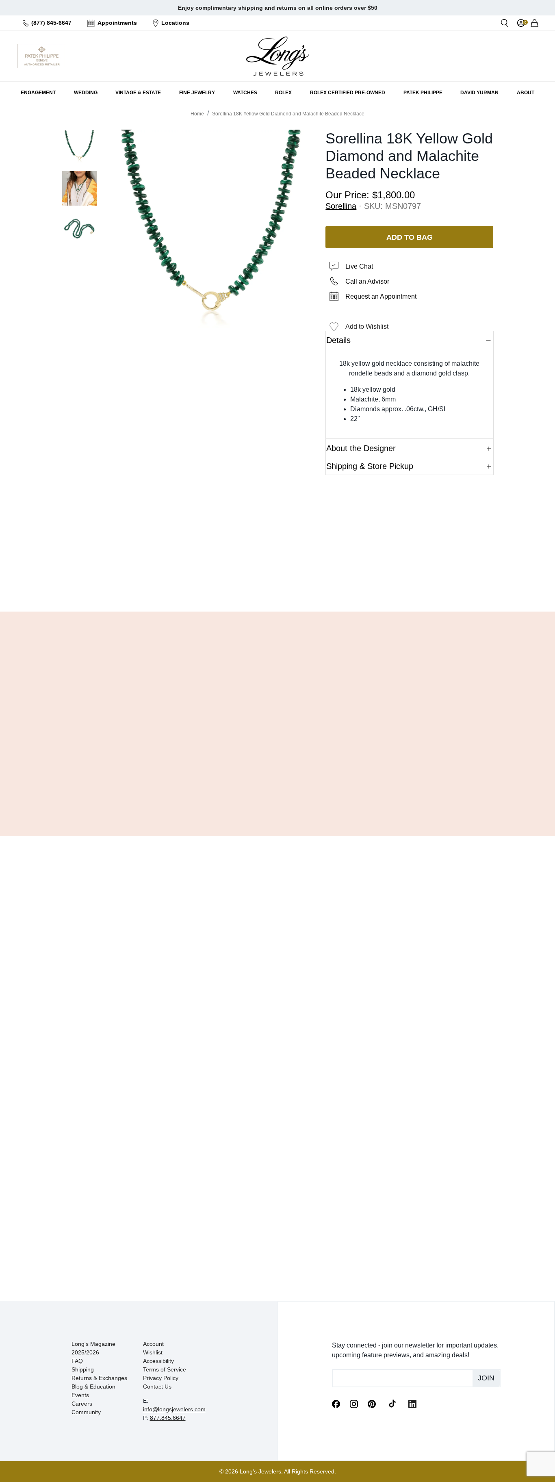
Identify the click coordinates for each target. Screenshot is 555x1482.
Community (86, 1412)
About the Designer (361, 448)
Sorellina (340, 206)
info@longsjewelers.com (174, 1409)
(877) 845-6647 (51, 23)
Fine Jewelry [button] (197, 92)
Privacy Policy (160, 1378)
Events (80, 1395)
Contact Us (157, 1386)
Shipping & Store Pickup (369, 466)
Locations (175, 23)
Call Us (219, 584)
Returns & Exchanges (99, 1378)
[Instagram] (354, 1403)
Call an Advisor (367, 281)
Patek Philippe (422, 92)
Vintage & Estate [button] (138, 92)
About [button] (525, 92)
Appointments (117, 23)
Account (153, 1344)
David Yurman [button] (479, 92)
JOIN (486, 1378)
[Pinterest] (372, 1403)
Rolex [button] (283, 92)
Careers (82, 1403)
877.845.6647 (168, 1418)
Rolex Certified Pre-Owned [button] (347, 92)
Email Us (277, 584)
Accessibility (158, 1361)
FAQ (77, 1361)
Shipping (83, 1369)
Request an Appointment (380, 296)
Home (197, 114)
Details (338, 340)
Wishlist (153, 1352)
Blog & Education (93, 1386)
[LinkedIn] (412, 1403)
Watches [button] (245, 92)
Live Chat (359, 266)
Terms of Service (164, 1369)
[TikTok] (392, 1403)
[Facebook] (336, 1403)
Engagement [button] (38, 92)
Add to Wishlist (366, 326)
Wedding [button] (86, 92)
